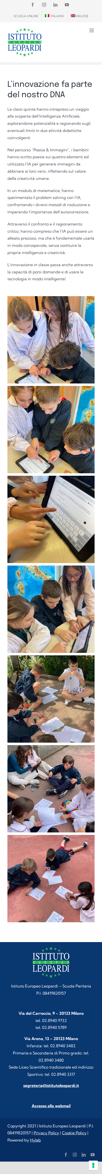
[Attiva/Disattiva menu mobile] (92, 30)
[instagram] (75, 1155)
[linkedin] (84, 1155)
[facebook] (66, 1155)
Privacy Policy (46, 1132)
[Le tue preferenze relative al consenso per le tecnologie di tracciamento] (93, 1165)
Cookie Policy (74, 1132)
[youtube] (93, 1155)
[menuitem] (54, 16)
